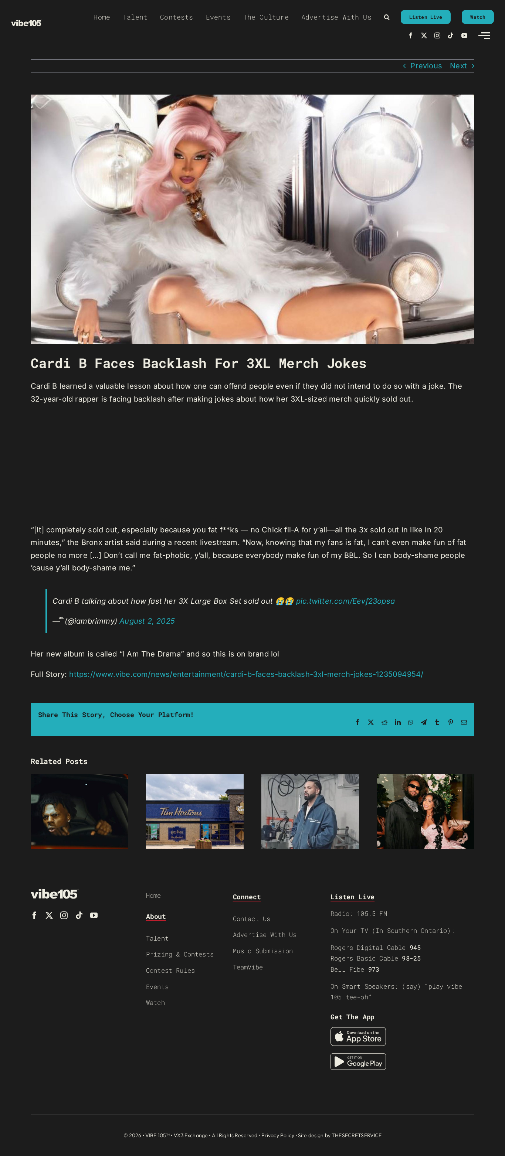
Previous (426, 65)
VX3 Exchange (191, 1135)
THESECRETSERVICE (357, 1135)
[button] (387, 17)
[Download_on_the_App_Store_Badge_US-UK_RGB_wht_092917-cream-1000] (358, 1030)
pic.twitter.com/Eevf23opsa (345, 601)
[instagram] (437, 35)
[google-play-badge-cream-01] (358, 1057)
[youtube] (464, 35)
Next (458, 65)
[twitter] (424, 35)
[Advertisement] (252, 464)
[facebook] (411, 35)
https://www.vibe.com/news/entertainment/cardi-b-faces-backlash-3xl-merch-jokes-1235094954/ (246, 674)
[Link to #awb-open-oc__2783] (484, 35)
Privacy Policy (277, 1135)
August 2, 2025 (147, 621)
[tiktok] (451, 35)
